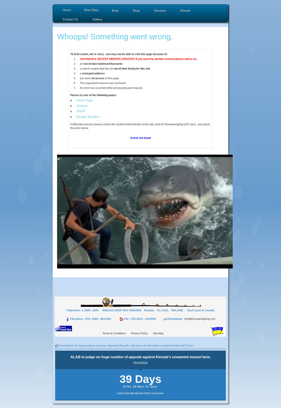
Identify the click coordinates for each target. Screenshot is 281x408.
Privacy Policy (139, 333)
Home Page (85, 100)
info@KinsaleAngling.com (199, 318)
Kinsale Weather (88, 116)
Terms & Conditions (114, 333)
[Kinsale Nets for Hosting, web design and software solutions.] (63, 328)
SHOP (81, 111)
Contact (82, 105)
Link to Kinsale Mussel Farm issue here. (140, 393)
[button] (116, 11)
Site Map (158, 333)
